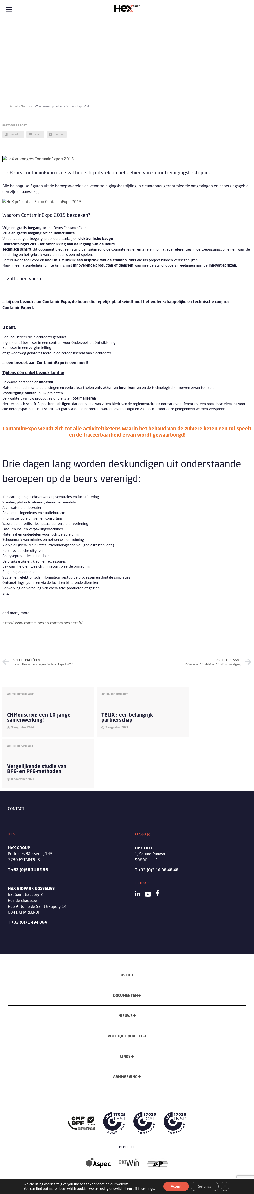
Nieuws (25, 106)
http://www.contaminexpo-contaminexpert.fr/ (42, 622)
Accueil (14, 106)
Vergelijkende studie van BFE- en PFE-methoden (36, 768)
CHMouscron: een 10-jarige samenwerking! (39, 717)
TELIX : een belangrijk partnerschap (127, 717)
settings (147, 1188)
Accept (176, 1186)
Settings (204, 1186)
